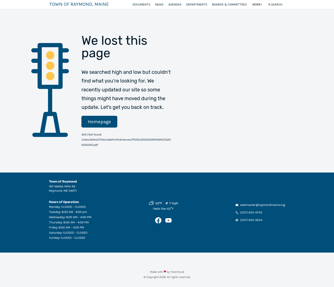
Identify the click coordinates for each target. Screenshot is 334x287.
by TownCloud (175, 271)
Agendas (175, 4)
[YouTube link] (168, 222)
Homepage (99, 121)
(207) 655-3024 (251, 220)
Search (276, 4)
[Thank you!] (165, 272)
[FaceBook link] (158, 222)
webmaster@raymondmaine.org (262, 205)
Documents (141, 4)
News (159, 4)
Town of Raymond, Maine (79, 4)
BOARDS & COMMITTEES (229, 4)
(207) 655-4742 (251, 212)
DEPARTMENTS (196, 4)
